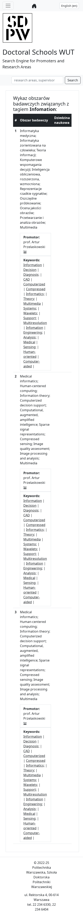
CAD (26, 279)
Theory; (29, 298)
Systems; (30, 308)
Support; (30, 318)
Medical (29, 342)
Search (72, 80)
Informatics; (35, 294)
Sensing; (29, 347)
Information (32, 265)
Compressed (35, 289)
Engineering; (33, 332)
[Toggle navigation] (8, 6)
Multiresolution (35, 323)
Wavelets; (30, 313)
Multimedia (32, 303)
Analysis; (29, 337)
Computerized (34, 284)
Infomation (34, 327)
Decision (29, 270)
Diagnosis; (31, 274)
